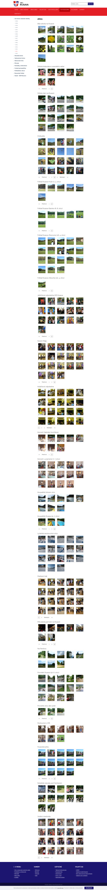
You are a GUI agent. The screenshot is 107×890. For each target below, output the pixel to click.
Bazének (37, 871)
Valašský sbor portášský (81, 875)
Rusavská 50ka (59, 871)
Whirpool (37, 870)
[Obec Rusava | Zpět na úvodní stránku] (15, 4)
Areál (36, 875)
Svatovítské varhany (60, 877)
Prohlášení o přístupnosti (20, 871)
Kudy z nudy (59, 875)
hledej (91, 3)
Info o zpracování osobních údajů (22, 870)
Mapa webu (17, 875)
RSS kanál (16, 873)
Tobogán (37, 873)
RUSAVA (24, 4)
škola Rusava (59, 873)
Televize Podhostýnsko (61, 870)
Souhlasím (89, 888)
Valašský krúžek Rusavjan (82, 871)
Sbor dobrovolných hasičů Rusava (84, 873)
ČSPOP (77, 870)
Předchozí (44, 88)
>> (67, 177)
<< (39, 88)
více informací (60, 888)
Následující (62, 177)
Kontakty (16, 877)
